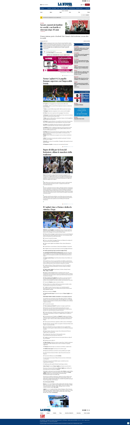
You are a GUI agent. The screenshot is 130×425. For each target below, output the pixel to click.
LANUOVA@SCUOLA (72, 8)
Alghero (51, 12)
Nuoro (70, 12)
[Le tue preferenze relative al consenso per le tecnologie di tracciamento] (128, 423)
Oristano (88, 12)
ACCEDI (83, 4)
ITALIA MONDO (54, 8)
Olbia (79, 12)
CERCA (88, 8)
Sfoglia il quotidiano (45, 4)
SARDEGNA (49, 8)
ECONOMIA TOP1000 (79, 8)
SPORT (58, 8)
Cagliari (61, 12)
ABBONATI (87, 4)
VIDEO (67, 8)
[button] (58, 401)
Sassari (41, 12)
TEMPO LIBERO (62, 8)
